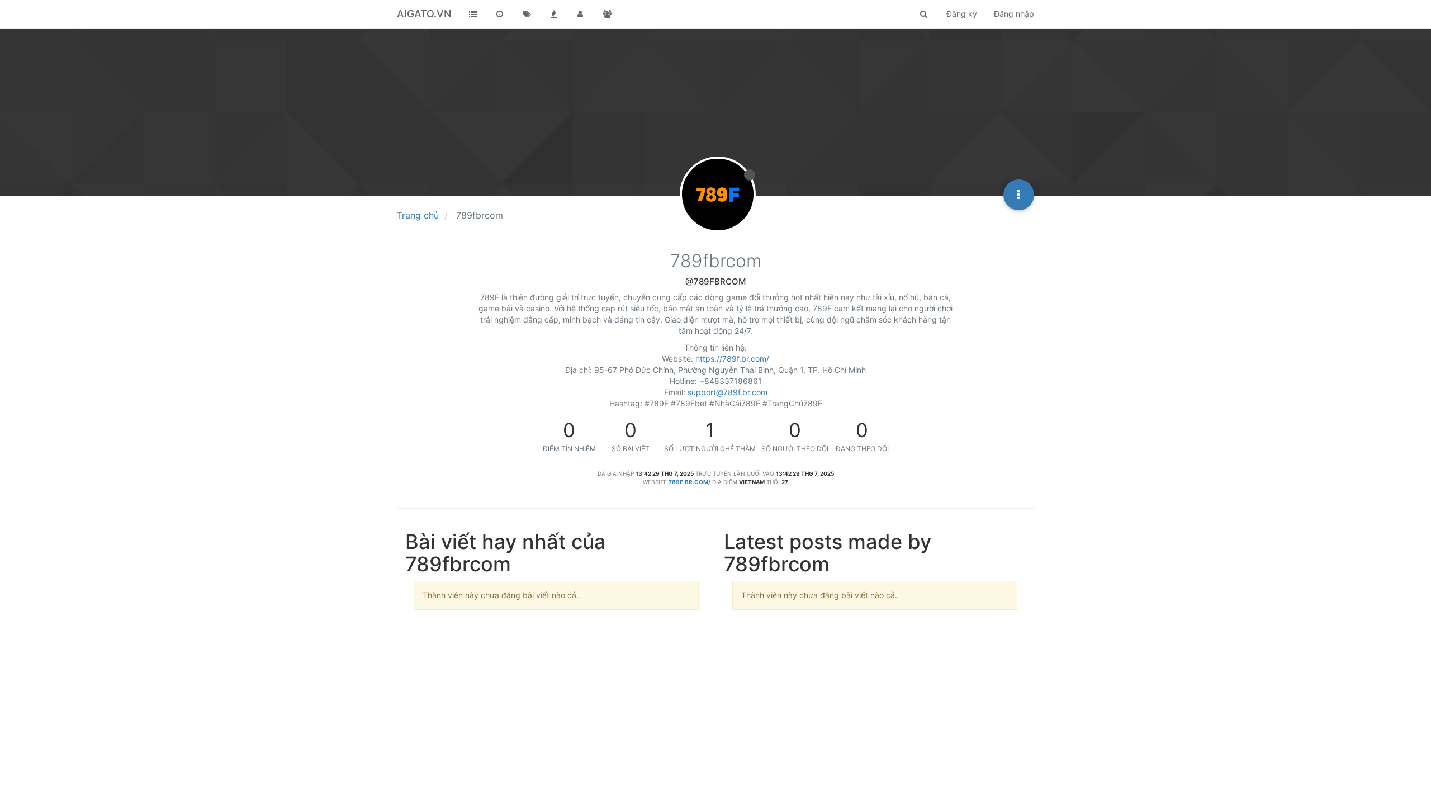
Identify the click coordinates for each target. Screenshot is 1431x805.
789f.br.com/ (689, 482)
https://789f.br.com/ (732, 358)
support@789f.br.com (727, 392)
